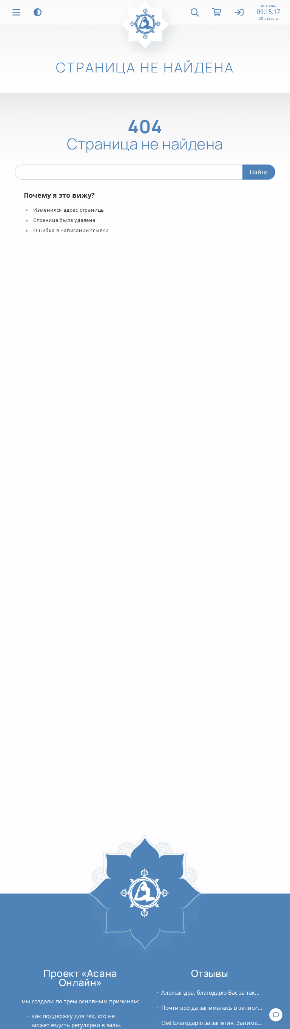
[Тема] (37, 12)
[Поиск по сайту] (195, 12)
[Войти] (239, 13)
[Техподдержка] (275, 1014)
